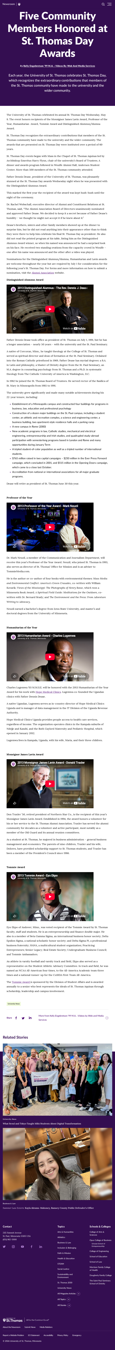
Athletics (61, 1237)
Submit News (30, 1327)
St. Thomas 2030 (65, 1283)
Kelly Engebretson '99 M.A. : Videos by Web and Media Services (59, 66)
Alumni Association (43, 272)
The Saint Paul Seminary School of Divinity (100, 1282)
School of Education (98, 1257)
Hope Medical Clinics (48, 692)
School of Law (96, 1262)
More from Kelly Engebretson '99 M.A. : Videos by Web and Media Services (71, 1018)
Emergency (76, 1335)
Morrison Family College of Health (100, 1268)
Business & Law (64, 1243)
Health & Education (66, 1259)
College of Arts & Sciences (97, 1233)
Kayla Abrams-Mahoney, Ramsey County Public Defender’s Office (48, 1208)
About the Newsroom (11, 1327)
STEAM (61, 1264)
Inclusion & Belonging (67, 1248)
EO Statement (33, 1335)
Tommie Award (21, 982)
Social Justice (63, 1269)
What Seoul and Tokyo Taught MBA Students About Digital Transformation (42, 1123)
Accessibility (48, 1335)
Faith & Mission (64, 1253)
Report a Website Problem (13, 1335)
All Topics (62, 1299)
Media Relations (46, 1327)
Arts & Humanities (65, 1232)
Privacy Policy (62, 1335)
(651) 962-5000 (10, 1239)
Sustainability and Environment (65, 1275)
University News (14, 1004)
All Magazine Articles (67, 1294)
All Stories (62, 1305)
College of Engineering (99, 1251)
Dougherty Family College (101, 1275)
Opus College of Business (100, 1243)
